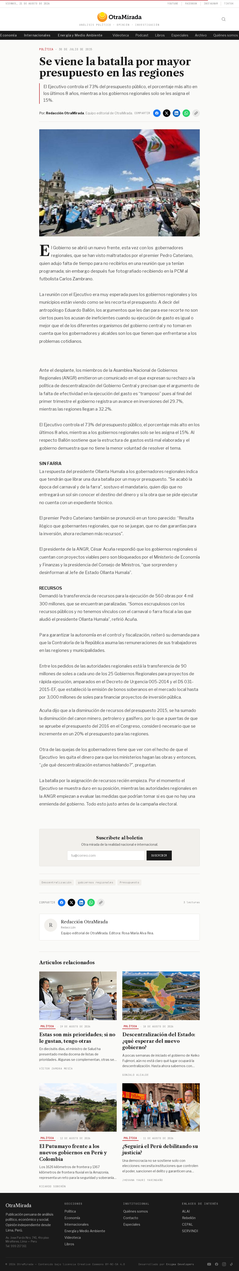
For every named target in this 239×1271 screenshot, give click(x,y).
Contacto (130, 1218)
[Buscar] (223, 19)
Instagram (211, 3)
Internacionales (37, 35)
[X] (166, 113)
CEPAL (187, 1224)
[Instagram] (224, 1264)
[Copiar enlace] (196, 113)
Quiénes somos (135, 1211)
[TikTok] (231, 1264)
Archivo (201, 35)
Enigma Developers (180, 1264)
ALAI (186, 1211)
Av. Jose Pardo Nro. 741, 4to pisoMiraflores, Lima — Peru (27, 1239)
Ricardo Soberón (52, 1186)
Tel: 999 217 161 (16, 1246)
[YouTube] (209, 1264)
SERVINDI (190, 1231)
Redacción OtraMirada (84, 921)
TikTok (228, 3)
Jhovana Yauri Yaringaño (142, 1180)
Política (47, 1026)
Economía (72, 1218)
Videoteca (120, 35)
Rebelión (189, 1218)
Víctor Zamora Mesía (56, 1068)
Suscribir (159, 855)
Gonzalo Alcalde (135, 1074)
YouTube (173, 3)
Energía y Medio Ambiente (80, 35)
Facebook (191, 3)
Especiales (179, 35)
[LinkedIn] (176, 113)
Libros (160, 35)
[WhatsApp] (186, 113)
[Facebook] (157, 113)
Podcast (141, 35)
